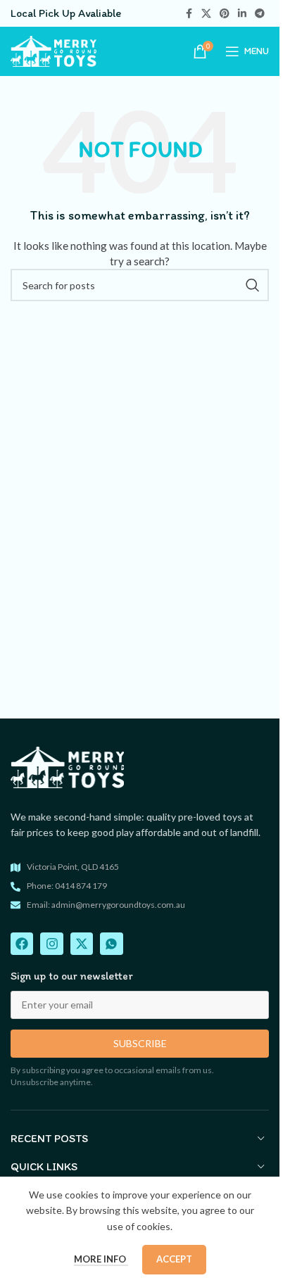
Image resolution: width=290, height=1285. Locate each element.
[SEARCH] (253, 285)
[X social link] (206, 13)
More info (101, 1259)
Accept (174, 1259)
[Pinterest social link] (224, 13)
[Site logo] (53, 50)
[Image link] (67, 766)
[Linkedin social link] (242, 13)
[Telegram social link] (260, 13)
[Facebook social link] (188, 13)
